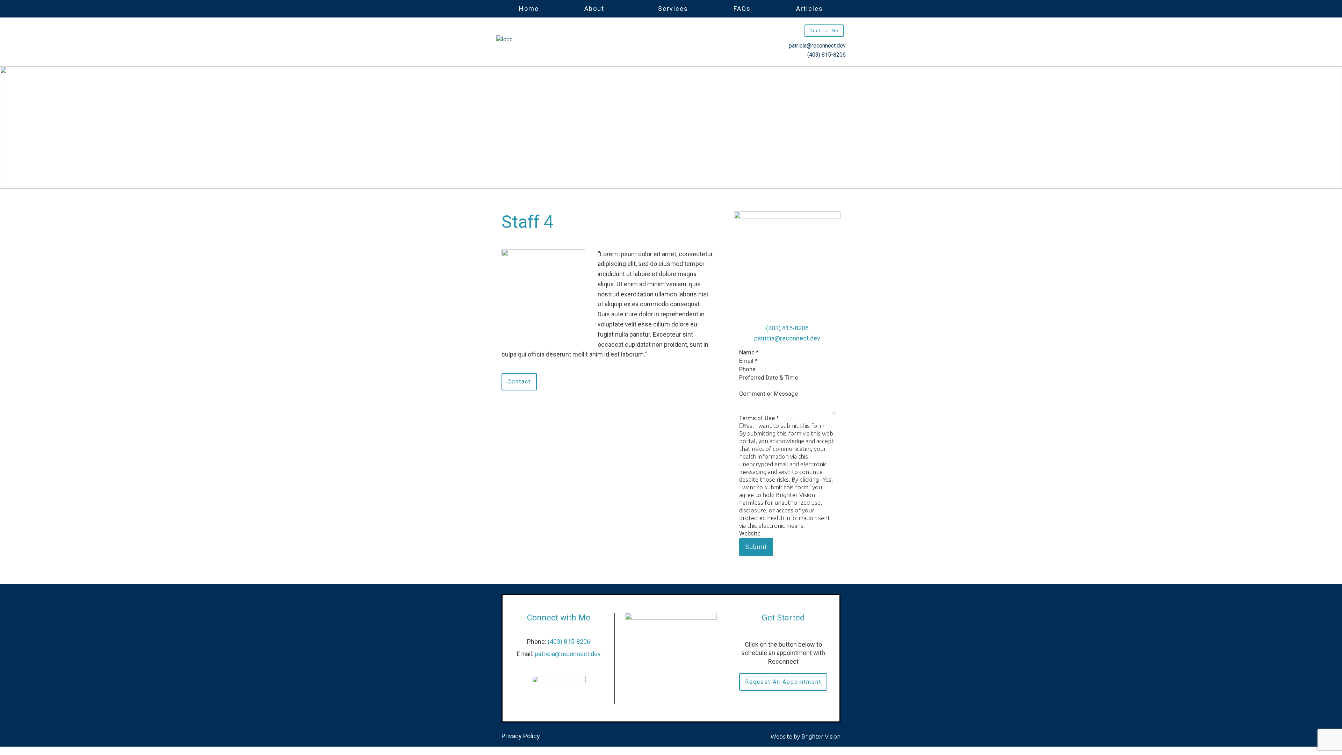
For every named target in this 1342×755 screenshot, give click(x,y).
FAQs (742, 8)
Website (749, 533)
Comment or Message (768, 393)
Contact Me (824, 30)
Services (673, 8)
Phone (747, 369)
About (594, 8)
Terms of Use (759, 418)
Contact (519, 381)
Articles (809, 8)
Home (529, 8)
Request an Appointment (783, 681)
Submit (756, 547)
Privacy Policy (521, 736)
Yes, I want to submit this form (784, 425)
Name (749, 352)
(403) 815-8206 (826, 54)
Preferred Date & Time (768, 377)
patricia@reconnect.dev (817, 45)
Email (748, 360)
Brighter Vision (820, 736)
